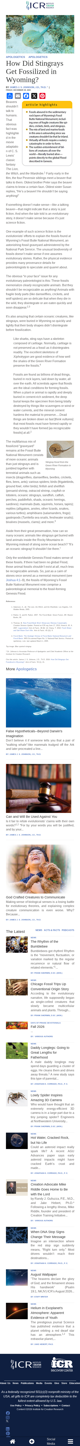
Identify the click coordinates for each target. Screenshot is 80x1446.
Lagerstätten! (23, 628)
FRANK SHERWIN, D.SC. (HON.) (48, 973)
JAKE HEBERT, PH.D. (43, 1344)
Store (64, 1383)
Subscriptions (51, 1405)
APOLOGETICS (15, 57)
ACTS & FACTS (52, 930)
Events (48, 1383)
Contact (66, 1405)
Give (56, 1383)
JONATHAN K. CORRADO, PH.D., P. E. (51, 1084)
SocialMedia (51, 1441)
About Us (5, 1383)
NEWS (39, 930)
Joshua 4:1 (13, 580)
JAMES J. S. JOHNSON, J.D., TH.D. (25, 754)
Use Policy (16, 1405)
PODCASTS (68, 930)
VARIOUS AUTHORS (43, 1036)
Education (74, 1383)
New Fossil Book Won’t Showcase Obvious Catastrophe (45, 623)
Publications (27, 1383)
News (16, 1383)
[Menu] (70, 1441)
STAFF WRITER (41, 1297)
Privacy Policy (32, 1405)
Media (39, 1383)
